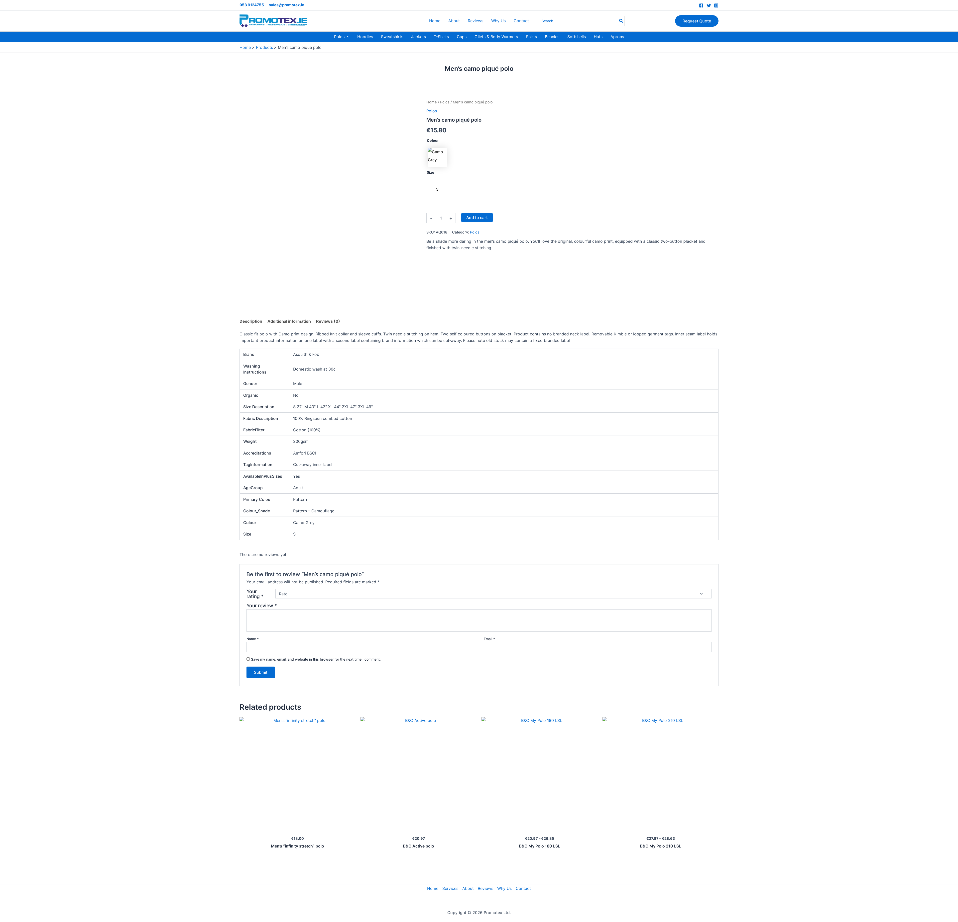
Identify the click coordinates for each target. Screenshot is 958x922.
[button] (696, 21)
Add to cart (477, 217)
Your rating (254, 594)
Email (489, 639)
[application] (347, 37)
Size (430, 172)
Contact (523, 888)
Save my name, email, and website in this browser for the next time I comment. (316, 659)
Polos (445, 102)
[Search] (621, 21)
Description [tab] (251, 321)
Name (252, 639)
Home (431, 102)
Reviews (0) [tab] (328, 321)
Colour (433, 140)
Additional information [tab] (289, 321)
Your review (261, 606)
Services (450, 888)
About (468, 888)
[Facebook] (701, 5)
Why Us (504, 888)
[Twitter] (709, 5)
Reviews (485, 888)
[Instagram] (716, 5)
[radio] (437, 157)
